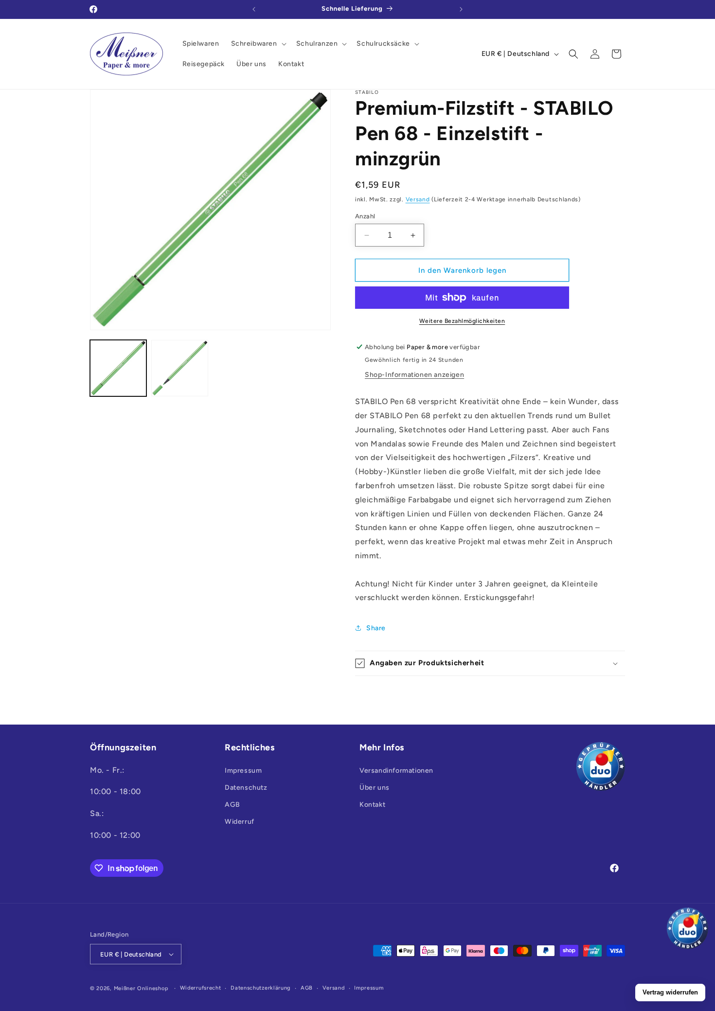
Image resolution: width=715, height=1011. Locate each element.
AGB (232, 804)
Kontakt (372, 804)
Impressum (243, 770)
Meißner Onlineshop (141, 988)
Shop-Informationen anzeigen (414, 375)
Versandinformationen (396, 770)
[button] (257, 44)
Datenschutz (246, 787)
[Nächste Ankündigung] (461, 9)
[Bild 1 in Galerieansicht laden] (118, 368)
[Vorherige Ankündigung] (254, 9)
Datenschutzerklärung (261, 988)
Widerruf (239, 821)
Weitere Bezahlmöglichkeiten (462, 321)
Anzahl (365, 216)
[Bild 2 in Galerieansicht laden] (179, 368)
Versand (418, 199)
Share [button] (376, 628)
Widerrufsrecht (200, 988)
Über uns (374, 787)
